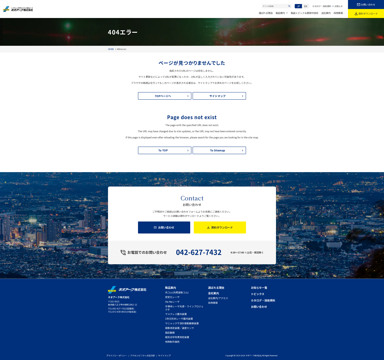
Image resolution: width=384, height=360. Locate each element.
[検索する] (289, 6)
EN (305, 6)
